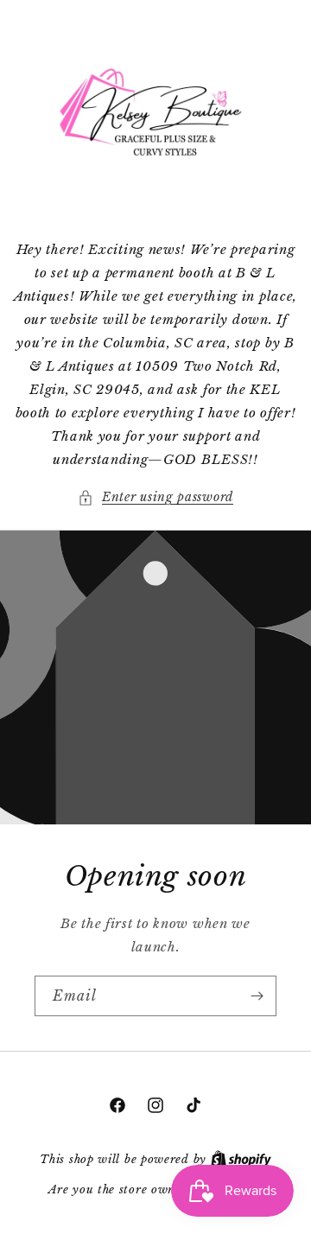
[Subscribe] (257, 996)
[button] (155, 497)
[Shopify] (241, 1159)
